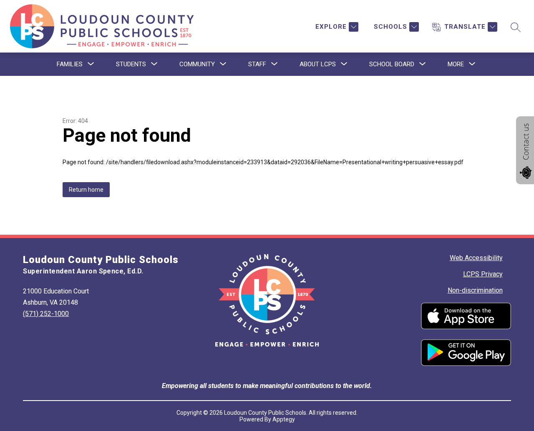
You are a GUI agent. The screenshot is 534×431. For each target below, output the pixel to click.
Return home (86, 189)
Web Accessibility (476, 258)
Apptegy (283, 419)
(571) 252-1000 (46, 314)
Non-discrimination (475, 290)
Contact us (526, 141)
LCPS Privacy (483, 274)
